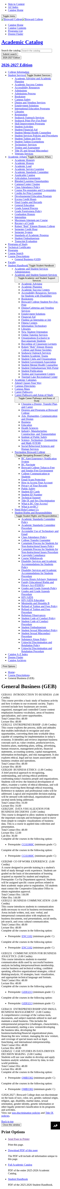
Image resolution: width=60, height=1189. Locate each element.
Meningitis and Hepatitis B (35, 603)
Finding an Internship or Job (36, 319)
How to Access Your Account (36, 482)
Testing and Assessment (27, 147)
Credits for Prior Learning (28, 193)
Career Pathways (23, 392)
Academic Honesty (25, 160)
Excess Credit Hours (25, 199)
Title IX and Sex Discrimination (38, 500)
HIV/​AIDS (27, 597)
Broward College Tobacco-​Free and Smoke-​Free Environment (38, 469)
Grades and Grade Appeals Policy (39, 588)
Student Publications (32, 371)
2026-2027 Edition (16, 65)
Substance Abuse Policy (34, 639)
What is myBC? (29, 506)
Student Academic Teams (34, 355)
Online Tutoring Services (34, 334)
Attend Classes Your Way (28, 383)
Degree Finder (15, 34)
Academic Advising (31, 283)
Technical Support (30, 497)
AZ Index (13, 7)
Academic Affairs (17, 156)
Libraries (19, 111)
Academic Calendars (25, 380)
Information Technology (34, 325)
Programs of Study (18, 244)
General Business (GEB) (28, 259)
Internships (20, 217)
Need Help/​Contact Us (27, 509)
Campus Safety (23, 99)
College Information (18, 72)
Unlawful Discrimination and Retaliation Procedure (36, 650)
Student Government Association (38, 362)
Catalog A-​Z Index (18, 654)
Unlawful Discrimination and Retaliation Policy (36, 644)
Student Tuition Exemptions (29, 141)
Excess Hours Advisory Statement (39, 579)
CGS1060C (28, 844)
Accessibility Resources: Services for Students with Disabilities (38, 294)
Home (11, 672)
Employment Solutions (27, 105)
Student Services (17, 75)
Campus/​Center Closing (27, 184)
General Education (24, 205)
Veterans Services (24, 153)
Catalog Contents (17, 28)
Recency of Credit (24, 223)
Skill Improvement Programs (30, 123)
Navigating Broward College (30, 452)
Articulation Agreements (27, 178)
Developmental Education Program (33, 196)
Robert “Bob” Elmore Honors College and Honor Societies (37, 348)
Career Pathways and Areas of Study (34, 395)
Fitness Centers (29, 322)
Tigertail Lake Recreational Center (39, 377)
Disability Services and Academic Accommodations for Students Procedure (39, 573)
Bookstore (20, 96)
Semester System (23, 232)
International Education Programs (32, 108)
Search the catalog (10, 50)
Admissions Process (25, 93)
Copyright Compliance (33, 555)
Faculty (12, 262)
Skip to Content (16, 4)
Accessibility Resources (27, 87)
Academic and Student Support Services (36, 274)
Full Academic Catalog (20, 1164)
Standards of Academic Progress (32, 235)
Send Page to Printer (19, 1139)
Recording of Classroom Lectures (39, 343)
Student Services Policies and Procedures (36, 135)
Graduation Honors (25, 214)
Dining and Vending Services (30, 102)
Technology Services (26, 144)
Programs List (15, 31)
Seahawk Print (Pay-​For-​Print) (31, 120)
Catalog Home (15, 10)
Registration (21, 114)
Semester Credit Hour (26, 229)
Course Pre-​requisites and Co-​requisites (35, 190)
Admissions (21, 90)
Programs (13, 250)
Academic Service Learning (29, 169)
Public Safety (28, 488)
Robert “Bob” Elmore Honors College (35, 226)
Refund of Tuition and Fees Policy (39, 606)
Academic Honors (24, 163)
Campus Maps (22, 389)
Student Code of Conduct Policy (38, 618)
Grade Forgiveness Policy (28, 211)
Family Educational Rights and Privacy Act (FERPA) (37, 584)
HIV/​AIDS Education (32, 600)
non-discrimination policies (26, 1112)
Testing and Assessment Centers (38, 374)
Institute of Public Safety (34, 437)
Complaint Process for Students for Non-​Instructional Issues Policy (39, 545)
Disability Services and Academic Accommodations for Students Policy (39, 564)
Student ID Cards (30, 491)
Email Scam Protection (33, 479)
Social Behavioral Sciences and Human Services (37, 447)
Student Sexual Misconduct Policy (39, 630)
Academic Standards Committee (31, 172)
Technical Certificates (19, 247)
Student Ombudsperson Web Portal (39, 368)
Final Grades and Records (28, 202)
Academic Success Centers (29, 84)
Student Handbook (18, 265)
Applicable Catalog (25, 175)
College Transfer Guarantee (35, 540)
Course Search (15, 253)
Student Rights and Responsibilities (33, 512)
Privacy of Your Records (34, 485)
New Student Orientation (34, 331)
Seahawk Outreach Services (29, 117)
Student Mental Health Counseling (33, 132)
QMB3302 (27, 1077)
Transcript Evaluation (26, 241)
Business (26, 422)
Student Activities (24, 126)
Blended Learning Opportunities (32, 181)
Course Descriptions (18, 256)
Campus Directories (25, 386)
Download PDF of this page (23, 1150)
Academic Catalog (22, 42)
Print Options (9, 666)
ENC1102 (27, 936)
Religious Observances (33, 615)
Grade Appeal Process (26, 208)
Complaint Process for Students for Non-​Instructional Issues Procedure (39, 551)
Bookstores (27, 298)
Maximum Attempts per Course (31, 220)
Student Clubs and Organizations (38, 359)
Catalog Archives (17, 660)
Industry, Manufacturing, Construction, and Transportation (38, 432)
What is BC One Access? (34, 503)
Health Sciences (29, 428)
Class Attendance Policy (27, 187)
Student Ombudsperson (27, 238)
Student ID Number (31, 494)
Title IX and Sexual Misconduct (31, 150)
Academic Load (23, 166)
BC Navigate (28, 464)
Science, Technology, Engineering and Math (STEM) (39, 441)
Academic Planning (31, 286)
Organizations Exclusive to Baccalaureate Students (35, 339)
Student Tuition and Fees (28, 138)
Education (26, 425)
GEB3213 (27, 992)
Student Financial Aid (26, 129)
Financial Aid (28, 316)
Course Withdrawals (32, 558)
